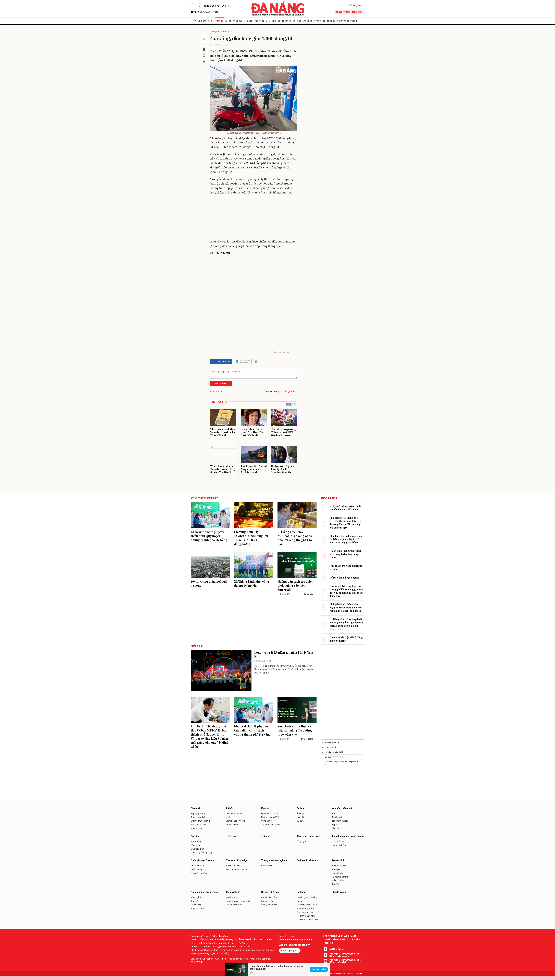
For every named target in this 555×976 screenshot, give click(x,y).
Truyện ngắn (337, 817)
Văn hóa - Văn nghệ (254, 21)
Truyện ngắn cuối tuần (307, 905)
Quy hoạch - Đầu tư (270, 813)
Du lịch (228, 21)
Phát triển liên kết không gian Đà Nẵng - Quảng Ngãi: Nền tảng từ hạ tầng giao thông (346, 539)
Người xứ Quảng (339, 845)
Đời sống (275, 21)
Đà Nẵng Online (336, 949)
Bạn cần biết (266, 866)
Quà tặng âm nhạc (305, 912)
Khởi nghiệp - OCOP (270, 817)
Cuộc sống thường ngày (201, 852)
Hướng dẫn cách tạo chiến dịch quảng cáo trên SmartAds (295, 585)
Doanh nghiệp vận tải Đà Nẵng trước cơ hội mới (346, 639)
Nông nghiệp (196, 897)
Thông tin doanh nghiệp (274, 860)
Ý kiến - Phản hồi (233, 866)
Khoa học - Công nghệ (314, 21)
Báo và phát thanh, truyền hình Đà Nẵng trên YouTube (345, 961)
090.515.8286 (357, 12)
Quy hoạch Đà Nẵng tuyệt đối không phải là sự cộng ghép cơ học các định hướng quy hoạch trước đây (346, 591)
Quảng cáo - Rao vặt (308, 860)
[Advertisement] (253, 217)
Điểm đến (301, 817)
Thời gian (278, 391)
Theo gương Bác (198, 817)
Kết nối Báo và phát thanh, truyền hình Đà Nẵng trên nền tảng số (341, 939)
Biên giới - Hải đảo (199, 873)
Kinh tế (219, 21)
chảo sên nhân (331, 747)
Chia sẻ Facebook (222, 361)
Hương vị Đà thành (340, 877)
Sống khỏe (195, 845)
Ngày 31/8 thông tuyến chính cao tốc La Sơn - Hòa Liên (345, 508)
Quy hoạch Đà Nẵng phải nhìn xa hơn (346, 567)
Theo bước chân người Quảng (342, 21)
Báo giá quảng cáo (289, 950)
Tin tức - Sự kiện (339, 866)
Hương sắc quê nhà (305, 908)
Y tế (268, 21)
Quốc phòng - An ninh (202, 860)
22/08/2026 (200, 12)
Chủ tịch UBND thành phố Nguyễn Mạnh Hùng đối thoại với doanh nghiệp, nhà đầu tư (346, 607)
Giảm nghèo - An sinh (235, 821)
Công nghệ (301, 841)
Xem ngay (308, 594)
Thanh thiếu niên (233, 824)
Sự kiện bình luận (270, 892)
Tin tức (300, 901)
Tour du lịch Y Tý (332, 743)
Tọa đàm (336, 884)
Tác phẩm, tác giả (340, 821)
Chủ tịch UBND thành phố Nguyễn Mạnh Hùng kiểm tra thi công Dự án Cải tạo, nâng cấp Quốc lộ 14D (345, 522)
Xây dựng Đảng (198, 813)
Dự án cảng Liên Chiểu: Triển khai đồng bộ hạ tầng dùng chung (346, 554)
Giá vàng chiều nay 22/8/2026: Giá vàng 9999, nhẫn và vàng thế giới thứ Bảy (295, 538)
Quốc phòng (196, 869)
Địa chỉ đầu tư (232, 897)
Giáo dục (237, 21)
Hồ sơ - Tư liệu (338, 841)
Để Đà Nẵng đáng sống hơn (344, 577)
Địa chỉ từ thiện (197, 849)
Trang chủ (214, 32)
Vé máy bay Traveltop (334, 757)
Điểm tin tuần (338, 880)
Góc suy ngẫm (267, 901)
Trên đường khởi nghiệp (307, 919)
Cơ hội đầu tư (233, 892)
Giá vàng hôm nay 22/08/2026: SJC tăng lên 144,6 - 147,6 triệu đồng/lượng (251, 538)
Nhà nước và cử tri (199, 824)
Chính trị (202, 21)
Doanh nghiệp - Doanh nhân (238, 901)
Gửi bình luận (221, 383)
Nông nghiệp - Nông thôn (204, 892)
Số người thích (290, 391)
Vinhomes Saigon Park (334, 762)
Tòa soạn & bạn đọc (236, 860)
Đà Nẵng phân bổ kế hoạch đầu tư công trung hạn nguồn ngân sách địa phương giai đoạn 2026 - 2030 (346, 624)
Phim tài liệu (337, 873)
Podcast (301, 892)
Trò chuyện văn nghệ (306, 916)
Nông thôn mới (197, 908)
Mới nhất (219, 12)
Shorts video (339, 892)
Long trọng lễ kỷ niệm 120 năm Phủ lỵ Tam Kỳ (283, 654)
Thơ (333, 813)
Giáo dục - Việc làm (234, 813)
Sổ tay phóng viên (269, 905)
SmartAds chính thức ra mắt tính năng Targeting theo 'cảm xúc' (295, 730)
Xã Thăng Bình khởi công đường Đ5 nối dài (251, 583)
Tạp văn (335, 824)
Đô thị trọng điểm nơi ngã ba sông (209, 583)
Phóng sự (336, 869)
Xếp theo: (268, 391)
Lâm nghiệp (196, 905)
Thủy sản (195, 901)
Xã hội (211, 21)
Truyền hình (338, 860)
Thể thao (286, 21)
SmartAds (287, 594)
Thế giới (297, 21)
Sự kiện (300, 821)
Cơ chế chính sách (234, 905)
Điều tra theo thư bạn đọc (237, 869)
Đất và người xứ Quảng (307, 897)
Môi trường (196, 841)
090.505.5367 (344, 12)
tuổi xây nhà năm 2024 (334, 752)
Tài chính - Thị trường (271, 824)
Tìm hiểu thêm (319, 969)
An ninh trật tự (197, 866)
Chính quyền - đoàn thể (201, 821)
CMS (340, 973)
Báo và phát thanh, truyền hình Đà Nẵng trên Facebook (345, 955)
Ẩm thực (300, 813)
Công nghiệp (267, 821)
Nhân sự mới (196, 828)
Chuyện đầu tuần (269, 897)
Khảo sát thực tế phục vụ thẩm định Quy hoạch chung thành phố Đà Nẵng (209, 536)
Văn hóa (335, 828)
